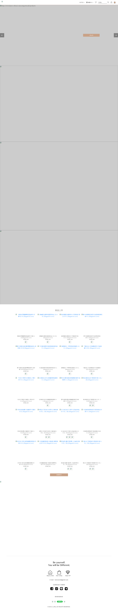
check (91, 35)
